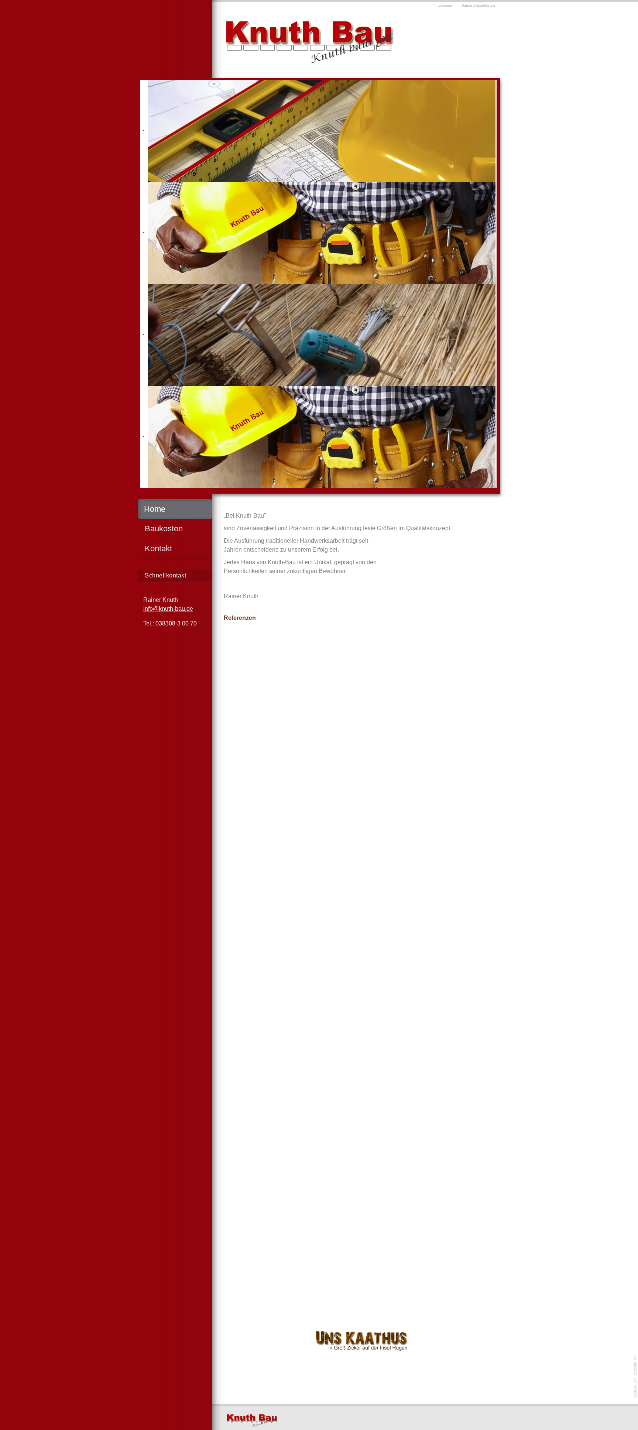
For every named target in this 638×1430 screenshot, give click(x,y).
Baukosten (164, 528)
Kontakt (158, 548)
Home (154, 509)
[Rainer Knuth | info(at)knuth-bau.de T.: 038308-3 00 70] (254, 1421)
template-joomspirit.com (635, 1376)
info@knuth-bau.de (168, 609)
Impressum (443, 5)
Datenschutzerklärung (478, 5)
